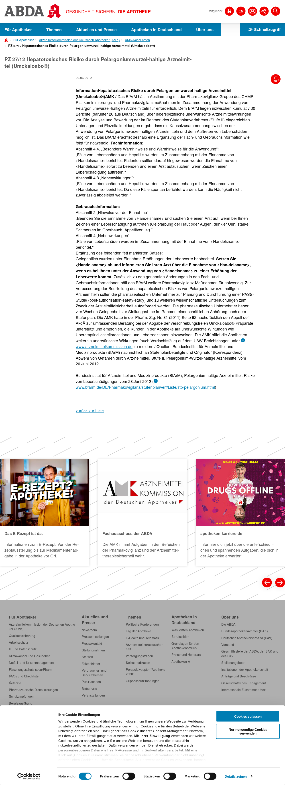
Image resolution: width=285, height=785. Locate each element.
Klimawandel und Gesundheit (29, 656)
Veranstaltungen (93, 695)
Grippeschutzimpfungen (142, 681)
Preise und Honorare (186, 654)
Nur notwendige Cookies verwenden (248, 731)
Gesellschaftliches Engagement (243, 683)
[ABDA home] (6, 40)
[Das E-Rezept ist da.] (44, 512)
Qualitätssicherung (22, 635)
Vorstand (227, 644)
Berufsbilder (180, 636)
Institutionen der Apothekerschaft (244, 669)
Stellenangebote (232, 662)
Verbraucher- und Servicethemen (94, 672)
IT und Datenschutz (23, 649)
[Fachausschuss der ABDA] (142, 512)
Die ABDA (228, 624)
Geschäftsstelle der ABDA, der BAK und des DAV (249, 653)
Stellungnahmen (93, 650)
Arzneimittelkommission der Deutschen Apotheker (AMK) (79, 40)
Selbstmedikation (138, 662)
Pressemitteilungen (95, 636)
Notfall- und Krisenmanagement (31, 662)
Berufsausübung (20, 703)
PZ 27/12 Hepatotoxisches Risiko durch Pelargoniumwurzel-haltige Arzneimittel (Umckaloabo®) (81, 45)
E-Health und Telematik (142, 638)
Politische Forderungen (142, 624)
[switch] (128, 776)
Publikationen (91, 681)
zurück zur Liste (90, 410)
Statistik (87, 657)
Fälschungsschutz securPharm (31, 669)
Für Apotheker (18, 29)
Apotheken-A (180, 661)
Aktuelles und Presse (96, 29)
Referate (15, 683)
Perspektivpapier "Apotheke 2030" (145, 671)
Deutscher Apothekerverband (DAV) (246, 638)
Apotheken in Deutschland (156, 29)
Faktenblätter (91, 663)
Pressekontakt (92, 643)
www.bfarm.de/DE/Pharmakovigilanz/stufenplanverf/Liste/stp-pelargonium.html (145, 387)
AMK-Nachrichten (137, 40)
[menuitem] (22, 39)
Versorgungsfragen (139, 656)
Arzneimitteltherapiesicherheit (145, 646)
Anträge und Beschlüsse (238, 676)
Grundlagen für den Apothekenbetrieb (185, 645)
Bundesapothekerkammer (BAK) (244, 631)
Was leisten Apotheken (187, 630)
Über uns (205, 29)
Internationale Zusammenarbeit (243, 689)
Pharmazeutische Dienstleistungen (33, 689)
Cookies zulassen (248, 716)
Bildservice (89, 688)
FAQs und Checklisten (24, 676)
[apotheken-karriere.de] (240, 512)
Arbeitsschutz (18, 642)
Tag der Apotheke (138, 631)
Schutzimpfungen (21, 696)
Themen (54, 29)
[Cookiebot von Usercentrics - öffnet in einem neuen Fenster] (28, 776)
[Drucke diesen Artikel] (276, 79)
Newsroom (89, 630)
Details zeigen (236, 776)
